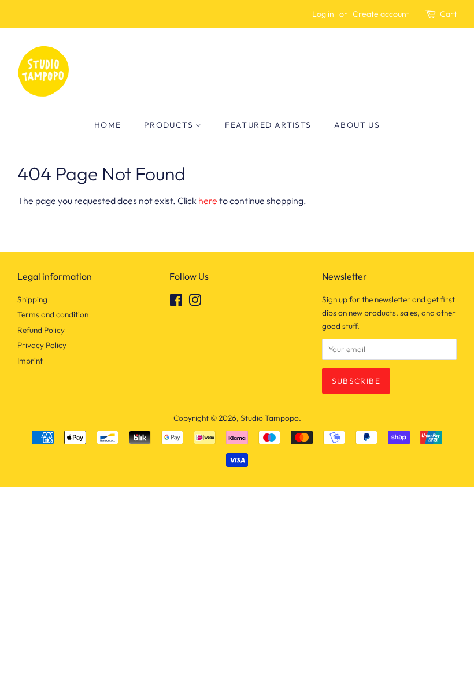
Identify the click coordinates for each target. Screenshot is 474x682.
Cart (448, 14)
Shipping (32, 299)
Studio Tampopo (269, 418)
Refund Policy (41, 330)
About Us (357, 125)
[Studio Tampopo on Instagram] (194, 302)
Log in (323, 14)
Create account (381, 14)
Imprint (30, 360)
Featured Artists (268, 125)
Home (107, 125)
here (207, 200)
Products (170, 125)
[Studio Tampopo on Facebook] (176, 302)
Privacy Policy (41, 345)
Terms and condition (52, 314)
